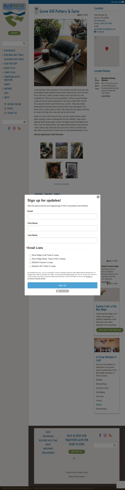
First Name (33, 223)
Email (30, 211)
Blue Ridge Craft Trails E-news (45, 255)
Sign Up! (62, 285)
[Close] (98, 196)
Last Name (32, 235)
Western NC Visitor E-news (44, 266)
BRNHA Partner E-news (42, 262)
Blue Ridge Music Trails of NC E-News (49, 258)
